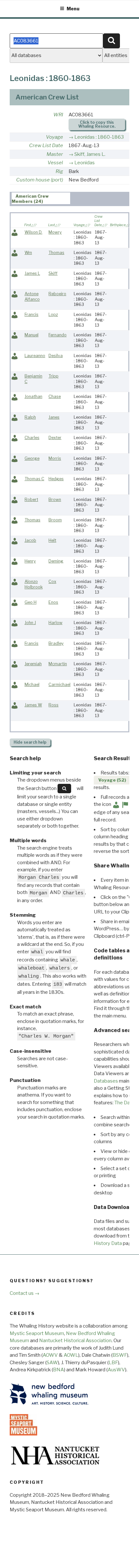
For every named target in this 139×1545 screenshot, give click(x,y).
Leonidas (84, 163)
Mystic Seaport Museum (37, 1333)
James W (33, 705)
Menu (73, 8)
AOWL (71, 1355)
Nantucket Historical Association (75, 1340)
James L (32, 273)
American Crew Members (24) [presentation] (30, 198)
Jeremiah (33, 663)
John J (30, 622)
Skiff (53, 273)
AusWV (116, 1370)
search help (30, 742)
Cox (52, 581)
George (32, 458)
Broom (55, 519)
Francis (31, 314)
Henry (30, 561)
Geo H (31, 602)
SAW (52, 1362)
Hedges (56, 478)
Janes (53, 417)
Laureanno (35, 355)
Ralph (30, 417)
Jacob (30, 540)
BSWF (119, 1355)
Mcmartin (57, 663)
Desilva (55, 355)
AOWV (50, 1355)
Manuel (31, 334)
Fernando (57, 334)
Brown (54, 499)
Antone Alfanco (32, 296)
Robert (31, 499)
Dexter (54, 437)
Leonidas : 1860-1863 (99, 137)
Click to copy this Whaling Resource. (96, 124)
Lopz (53, 314)
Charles (32, 437)
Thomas (56, 252)
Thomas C (34, 478)
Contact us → (24, 1293)
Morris (54, 458)
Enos (53, 602)
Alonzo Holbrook (34, 584)
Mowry (55, 232)
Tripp (53, 376)
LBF (113, 1362)
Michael (32, 684)
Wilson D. (33, 232)
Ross (53, 705)
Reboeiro (57, 293)
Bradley (56, 643)
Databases (106, 1081)
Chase (54, 396)
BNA (58, 1370)
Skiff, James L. (89, 154)
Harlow (55, 622)
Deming (55, 561)
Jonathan (33, 396)
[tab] (41, 198)
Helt (52, 540)
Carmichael (59, 684)
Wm (28, 252)
